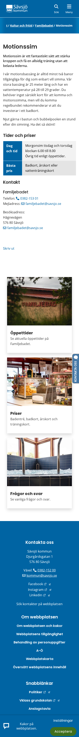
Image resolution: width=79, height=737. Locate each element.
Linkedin (39, 595)
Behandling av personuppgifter (39, 642)
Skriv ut (8, 248)
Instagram (39, 589)
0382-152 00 (46, 570)
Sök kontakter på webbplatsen (39, 604)
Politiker (39, 692)
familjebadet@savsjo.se (43, 203)
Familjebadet (44, 25)
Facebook (39, 584)
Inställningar (63, 720)
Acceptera (63, 731)
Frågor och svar (26, 493)
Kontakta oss (40, 542)
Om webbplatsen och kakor (40, 625)
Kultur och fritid (21, 25)
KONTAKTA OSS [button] (75, 370)
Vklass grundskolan (39, 700)
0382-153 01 (29, 198)
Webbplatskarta (39, 659)
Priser (16, 413)
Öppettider (21, 333)
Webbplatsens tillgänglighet (39, 634)
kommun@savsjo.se (42, 575)
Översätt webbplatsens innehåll (39, 667)
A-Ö (39, 650)
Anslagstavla (39, 708)
